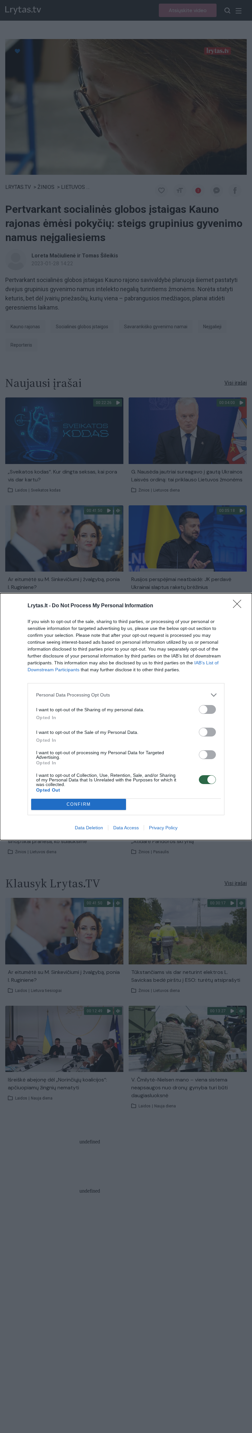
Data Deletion (89, 827)
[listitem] (126, 695)
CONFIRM (79, 804)
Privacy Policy (163, 827)
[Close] (239, 606)
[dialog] (126, 716)
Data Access (126, 827)
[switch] (207, 709)
